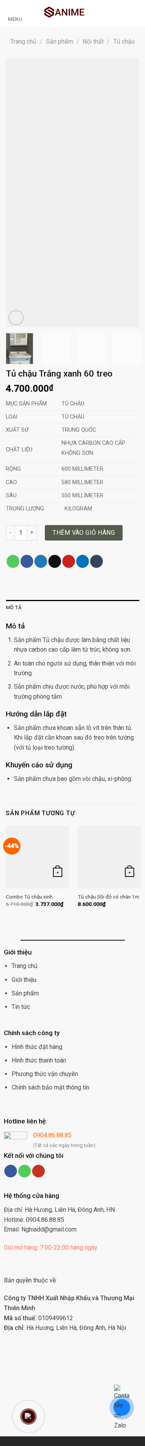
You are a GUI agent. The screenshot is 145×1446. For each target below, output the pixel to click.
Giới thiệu (24, 979)
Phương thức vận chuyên (45, 1074)
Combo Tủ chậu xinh (29, 897)
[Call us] (24, 1171)
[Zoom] (16, 317)
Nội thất (93, 41)
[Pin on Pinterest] (68, 561)
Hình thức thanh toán (39, 1060)
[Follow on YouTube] (38, 1171)
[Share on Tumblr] (96, 561)
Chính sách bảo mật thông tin (50, 1087)
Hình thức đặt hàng (37, 1047)
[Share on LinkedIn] (82, 561)
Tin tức (21, 1006)
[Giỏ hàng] (111, 13)
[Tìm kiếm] (136, 13)
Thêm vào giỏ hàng (84, 532)
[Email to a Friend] (54, 561)
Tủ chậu (124, 41)
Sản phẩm (59, 41)
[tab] (72, 607)
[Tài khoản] (124, 13)
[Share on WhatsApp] (13, 561)
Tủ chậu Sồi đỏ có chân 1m (108, 897)
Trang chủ (23, 41)
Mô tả (13, 607)
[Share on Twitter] (40, 561)
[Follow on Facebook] (10, 1171)
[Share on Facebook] (26, 561)
